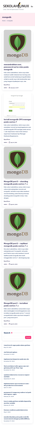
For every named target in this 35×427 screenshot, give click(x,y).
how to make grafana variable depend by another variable (17, 402)
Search (7, 333)
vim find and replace (10, 352)
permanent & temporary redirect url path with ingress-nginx (17, 393)
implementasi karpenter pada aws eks (16, 359)
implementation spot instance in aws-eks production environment (16, 384)
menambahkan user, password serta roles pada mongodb (16, 67)
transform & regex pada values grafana (17, 345)
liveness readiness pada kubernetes (16, 410)
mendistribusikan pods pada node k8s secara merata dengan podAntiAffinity (16, 418)
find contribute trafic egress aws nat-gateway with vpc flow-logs (16, 367)
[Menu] (32, 6)
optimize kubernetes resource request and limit (16, 375)
